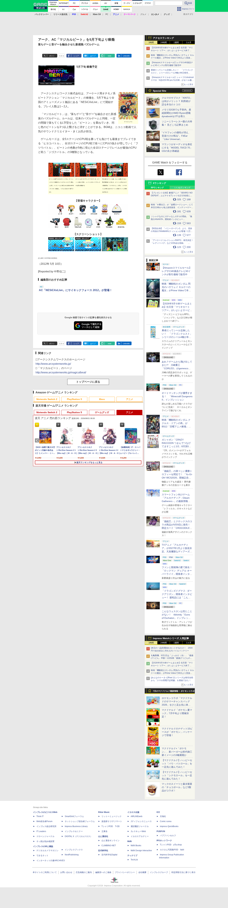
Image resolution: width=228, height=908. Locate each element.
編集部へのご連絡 (103, 872)
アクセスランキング (163, 38)
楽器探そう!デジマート (111, 821)
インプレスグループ (159, 872)
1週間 (176, 42)
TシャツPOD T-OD (110, 826)
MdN (129, 841)
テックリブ (132, 855)
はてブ (93, 56)
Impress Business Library (76, 826)
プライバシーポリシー (125, 872)
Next (138, 440)
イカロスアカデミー (140, 836)
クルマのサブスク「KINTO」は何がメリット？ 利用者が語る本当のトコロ (177, 101)
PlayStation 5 (74, 399)
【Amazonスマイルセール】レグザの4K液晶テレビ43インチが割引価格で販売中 (176, 271)
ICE (158, 812)
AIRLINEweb (136, 816)
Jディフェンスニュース (141, 821)
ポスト (52, 56)
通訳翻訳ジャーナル (140, 826)
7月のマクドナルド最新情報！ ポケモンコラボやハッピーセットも (174, 692)
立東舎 (104, 831)
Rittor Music (104, 812)
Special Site (159, 90)
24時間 (163, 42)
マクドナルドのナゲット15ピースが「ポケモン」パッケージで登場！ (177, 732)
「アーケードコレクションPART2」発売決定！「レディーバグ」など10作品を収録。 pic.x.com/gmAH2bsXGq (172, 243)
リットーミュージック (111, 816)
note (109, 56)
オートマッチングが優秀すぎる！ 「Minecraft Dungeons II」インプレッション (177, 396)
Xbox (102, 399)
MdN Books (136, 845)
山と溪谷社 (103, 836)
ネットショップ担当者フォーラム (80, 821)
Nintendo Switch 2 (46, 399)
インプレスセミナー (74, 831)
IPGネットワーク (164, 840)
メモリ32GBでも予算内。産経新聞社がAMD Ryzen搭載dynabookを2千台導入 (176, 113)
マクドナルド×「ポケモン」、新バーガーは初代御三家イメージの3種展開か (177, 751)
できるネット (42, 855)
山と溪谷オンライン (110, 840)
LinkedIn (126, 56)
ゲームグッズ (102, 412)
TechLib (134, 860)
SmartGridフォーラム (74, 816)
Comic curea (165, 821)
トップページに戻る (88, 381)
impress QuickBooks (169, 826)
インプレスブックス (74, 850)
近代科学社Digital (109, 855)
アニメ (129, 399)
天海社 (163, 816)
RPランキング (157, 187)
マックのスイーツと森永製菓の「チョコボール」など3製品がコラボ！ (177, 787)
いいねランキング (182, 187)
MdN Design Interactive (141, 850)
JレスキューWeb (138, 831)
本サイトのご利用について (45, 872)
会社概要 (142, 872)
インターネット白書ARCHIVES (50, 860)
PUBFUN (161, 831)
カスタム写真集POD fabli (172, 850)
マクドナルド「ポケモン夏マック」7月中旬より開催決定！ (177, 713)
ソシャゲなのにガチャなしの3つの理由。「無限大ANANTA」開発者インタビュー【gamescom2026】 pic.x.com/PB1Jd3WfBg (171, 219)
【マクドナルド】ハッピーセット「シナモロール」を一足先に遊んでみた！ (177, 775)
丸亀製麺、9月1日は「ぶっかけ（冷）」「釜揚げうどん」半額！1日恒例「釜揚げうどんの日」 (172, 658)
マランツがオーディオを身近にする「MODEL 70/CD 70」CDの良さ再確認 (177, 147)
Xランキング (159, 183)
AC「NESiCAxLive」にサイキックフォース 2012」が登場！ (75, 290)
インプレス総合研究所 (46, 826)
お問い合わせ (66, 872)
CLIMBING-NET (108, 845)
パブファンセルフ (168, 835)
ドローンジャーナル (45, 836)
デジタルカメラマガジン (47, 850)
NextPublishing (72, 855)
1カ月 (188, 42)
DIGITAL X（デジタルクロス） (78, 836)
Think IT (40, 816)
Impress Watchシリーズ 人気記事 (171, 638)
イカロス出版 (133, 812)
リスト (61, 56)
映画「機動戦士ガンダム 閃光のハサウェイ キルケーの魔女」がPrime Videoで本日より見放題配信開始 (172, 58)
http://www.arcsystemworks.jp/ (53, 363)
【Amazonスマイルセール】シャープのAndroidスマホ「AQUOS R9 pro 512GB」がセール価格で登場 (172, 80)
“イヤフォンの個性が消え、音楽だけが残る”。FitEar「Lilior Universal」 (176, 135)
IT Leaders (41, 831)
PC (106, 14)
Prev (37, 440)
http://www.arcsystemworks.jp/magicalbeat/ (61, 372)
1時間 (151, 42)
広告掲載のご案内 (84, 872)
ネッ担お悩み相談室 (45, 841)
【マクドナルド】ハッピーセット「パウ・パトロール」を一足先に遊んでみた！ (177, 763)
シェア (76, 56)
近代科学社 (103, 850)
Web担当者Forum (44, 821)
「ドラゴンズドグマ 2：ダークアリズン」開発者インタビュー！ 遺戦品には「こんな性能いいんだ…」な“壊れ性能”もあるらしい (177, 597)
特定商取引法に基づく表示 (183, 872)
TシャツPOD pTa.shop (171, 845)
